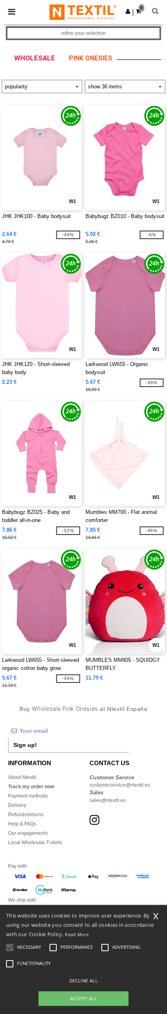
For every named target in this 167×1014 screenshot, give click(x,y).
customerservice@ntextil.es (120, 785)
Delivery (17, 805)
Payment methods (28, 796)
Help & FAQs (22, 824)
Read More (77, 934)
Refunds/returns (25, 814)
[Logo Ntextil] (82, 12)
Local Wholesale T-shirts (35, 842)
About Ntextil (22, 777)
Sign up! (25, 745)
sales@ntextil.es (108, 800)
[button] (128, 11)
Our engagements (28, 833)
